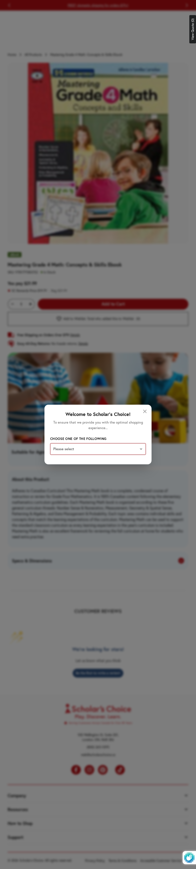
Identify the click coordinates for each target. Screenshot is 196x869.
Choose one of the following (78, 439)
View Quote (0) (193, 29)
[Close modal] (145, 411)
